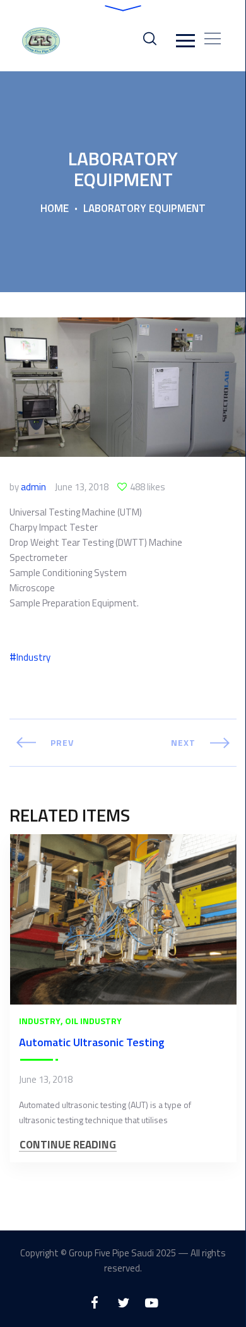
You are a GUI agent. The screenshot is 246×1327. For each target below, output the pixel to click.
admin (33, 487)
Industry (33, 657)
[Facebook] (95, 1303)
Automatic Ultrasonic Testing (92, 1042)
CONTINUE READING (68, 1145)
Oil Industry (93, 1020)
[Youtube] (152, 1303)
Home (54, 208)
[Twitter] (123, 1303)
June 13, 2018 (81, 487)
